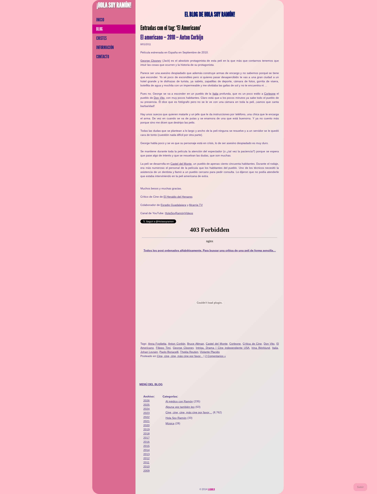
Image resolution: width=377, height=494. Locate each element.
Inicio (100, 20)
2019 (146, 429)
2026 (146, 400)
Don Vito (159, 97)
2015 (146, 445)
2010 (146, 466)
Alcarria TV (196, 204)
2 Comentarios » (215, 356)
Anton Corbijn (176, 343)
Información (105, 47)
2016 (146, 441)
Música (170, 423)
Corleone (269, 93)
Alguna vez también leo (180, 406)
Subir (360, 487)
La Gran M (211, 489)
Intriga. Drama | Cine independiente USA (222, 347)
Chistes (101, 38)
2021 (146, 421)
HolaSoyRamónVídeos (179, 213)
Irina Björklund (261, 347)
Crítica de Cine (252, 343)
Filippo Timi (163, 347)
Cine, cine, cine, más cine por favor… (189, 412)
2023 (146, 413)
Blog (99, 29)
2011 (146, 462)
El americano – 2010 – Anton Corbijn (171, 37)
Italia (215, 93)
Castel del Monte (181, 163)
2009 (146, 470)
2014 (146, 450)
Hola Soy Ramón (176, 417)
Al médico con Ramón (179, 401)
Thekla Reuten (189, 351)
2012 (146, 458)
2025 (146, 404)
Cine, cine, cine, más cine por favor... (180, 356)
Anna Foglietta (157, 343)
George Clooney (150, 60)
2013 (146, 454)
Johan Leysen (149, 351)
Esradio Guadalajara (173, 204)
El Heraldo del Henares (178, 196)
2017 (146, 437)
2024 (146, 408)
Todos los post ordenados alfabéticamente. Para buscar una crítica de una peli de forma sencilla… (210, 250)
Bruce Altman (195, 343)
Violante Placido (210, 351)
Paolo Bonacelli (168, 351)
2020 (146, 425)
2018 (146, 433)
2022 (146, 417)
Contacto (102, 56)
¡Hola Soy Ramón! (114, 5)
